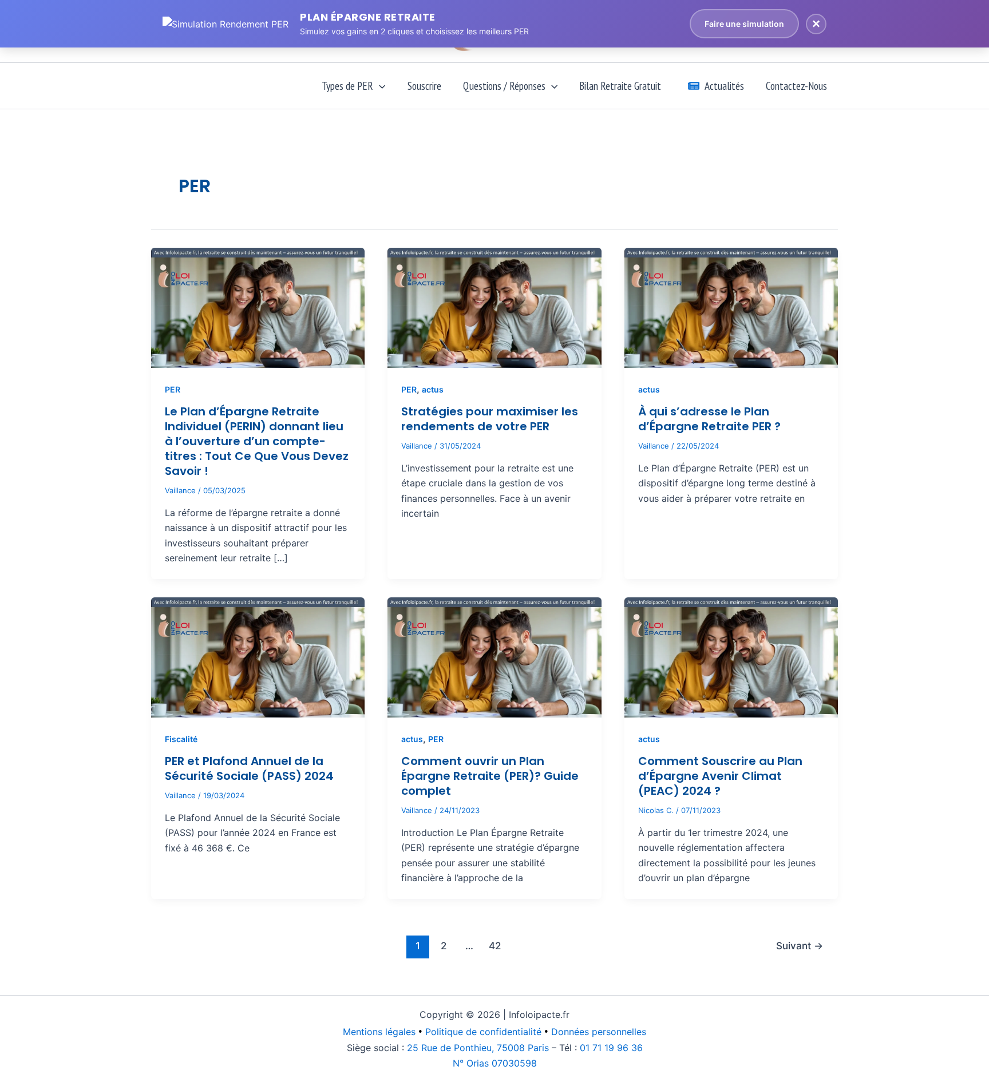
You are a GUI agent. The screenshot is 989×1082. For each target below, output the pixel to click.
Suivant (799, 946)
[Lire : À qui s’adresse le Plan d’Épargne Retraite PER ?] (731, 306)
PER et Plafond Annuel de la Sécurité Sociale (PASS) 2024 (249, 768)
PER (172, 389)
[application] (379, 86)
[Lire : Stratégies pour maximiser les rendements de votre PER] (494, 306)
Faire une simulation (744, 24)
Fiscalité (181, 739)
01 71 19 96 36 (611, 1047)
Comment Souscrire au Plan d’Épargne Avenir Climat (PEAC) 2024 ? (720, 776)
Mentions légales (379, 1031)
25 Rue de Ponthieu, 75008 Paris (478, 1047)
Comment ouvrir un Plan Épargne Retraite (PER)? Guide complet (490, 776)
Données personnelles (598, 1031)
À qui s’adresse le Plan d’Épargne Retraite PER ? (709, 418)
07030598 (495, 1063)
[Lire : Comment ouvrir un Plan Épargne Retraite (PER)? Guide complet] (494, 657)
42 (495, 946)
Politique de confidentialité (483, 1031)
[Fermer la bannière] (816, 24)
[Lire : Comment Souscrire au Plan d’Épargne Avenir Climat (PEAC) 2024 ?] (731, 657)
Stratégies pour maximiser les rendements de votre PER (489, 418)
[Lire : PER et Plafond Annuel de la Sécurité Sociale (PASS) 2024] (258, 657)
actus (433, 389)
